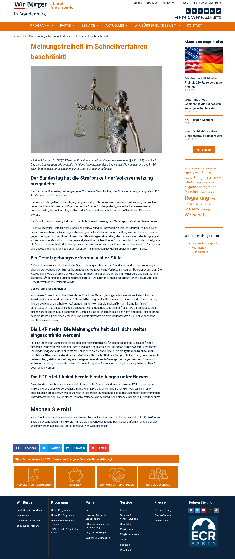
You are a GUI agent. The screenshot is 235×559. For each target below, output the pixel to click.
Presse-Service (162, 515)
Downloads (126, 549)
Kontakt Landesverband (30, 510)
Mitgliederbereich (129, 534)
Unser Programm (60, 510)
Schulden (191, 204)
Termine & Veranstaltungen (129, 517)
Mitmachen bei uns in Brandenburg (97, 526)
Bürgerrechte (192, 173)
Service (88, 25)
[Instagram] (200, 11)
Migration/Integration (200, 187)
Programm (40, 25)
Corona (188, 178)
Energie (199, 178)
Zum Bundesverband (28, 525)
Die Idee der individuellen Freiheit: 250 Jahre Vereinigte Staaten (204, 82)
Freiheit (217, 178)
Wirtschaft (195, 215)
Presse (184, 2)
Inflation (190, 182)
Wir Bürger (206, 209)
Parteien (191, 192)
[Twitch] (212, 11)
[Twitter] (194, 11)
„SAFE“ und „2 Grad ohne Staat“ (65, 531)
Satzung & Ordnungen (98, 537)
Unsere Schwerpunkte (206, 243)
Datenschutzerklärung (29, 520)
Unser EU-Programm (62, 515)
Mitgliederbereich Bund (207, 2)
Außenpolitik (212, 168)
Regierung (197, 198)
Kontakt (194, 25)
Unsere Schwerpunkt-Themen (63, 522)
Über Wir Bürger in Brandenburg (96, 517)
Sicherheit (206, 204)
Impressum (23, 515)
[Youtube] (206, 11)
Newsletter (126, 524)
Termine (137, 2)
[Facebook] (188, 11)
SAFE (213, 199)
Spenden (152, 2)
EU (209, 178)
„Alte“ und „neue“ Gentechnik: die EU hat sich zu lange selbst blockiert (203, 104)
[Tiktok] (218, 11)
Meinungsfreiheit (206, 182)
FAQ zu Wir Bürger (96, 532)
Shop (123, 539)
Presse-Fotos (161, 520)
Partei (65, 25)
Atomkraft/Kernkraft (194, 168)
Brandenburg (37, 36)
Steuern (192, 209)
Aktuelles (114, 25)
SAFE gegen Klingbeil (199, 119)
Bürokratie (209, 173)
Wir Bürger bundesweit (155, 25)
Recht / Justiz (207, 192)
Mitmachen (168, 2)
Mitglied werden (128, 529)
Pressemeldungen (164, 510)
